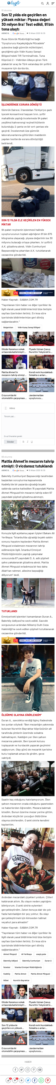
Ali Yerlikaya (26, 954)
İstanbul (6, 967)
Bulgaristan (8, 327)
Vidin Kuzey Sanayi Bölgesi (29, 327)
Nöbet (6, 980)
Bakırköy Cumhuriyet (31, 960)
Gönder (10, 441)
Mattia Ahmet (20, 974)
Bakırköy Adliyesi (10, 960)
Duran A (48, 960)
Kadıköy (6, 974)
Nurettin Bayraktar (21, 980)
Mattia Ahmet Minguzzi (40, 974)
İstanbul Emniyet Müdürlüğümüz (28, 967)
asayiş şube (41, 954)
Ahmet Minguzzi (10, 954)
